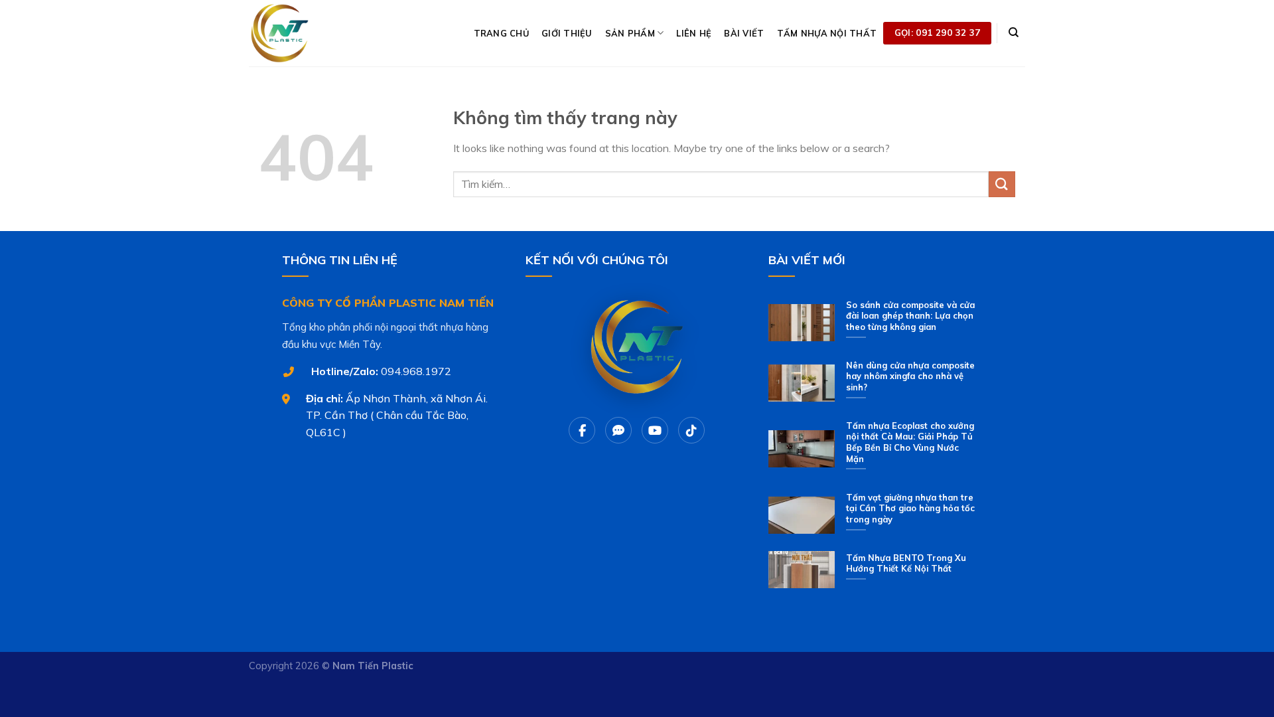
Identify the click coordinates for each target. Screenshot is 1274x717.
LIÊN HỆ (693, 33)
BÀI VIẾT (744, 33)
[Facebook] (582, 430)
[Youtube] (655, 430)
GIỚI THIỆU (567, 33)
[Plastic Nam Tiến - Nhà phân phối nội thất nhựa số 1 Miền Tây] (315, 33)
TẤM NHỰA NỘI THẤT (827, 33)
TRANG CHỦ (501, 33)
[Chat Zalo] (618, 430)
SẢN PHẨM (630, 33)
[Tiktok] (691, 430)
